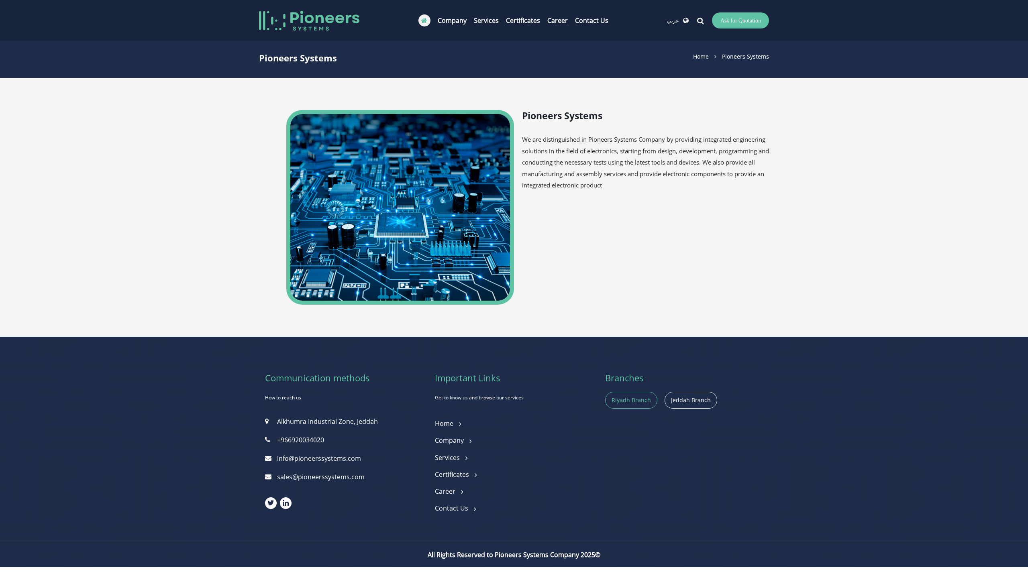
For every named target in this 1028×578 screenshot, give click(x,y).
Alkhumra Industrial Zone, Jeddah (327, 421)
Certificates (523, 20)
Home (701, 56)
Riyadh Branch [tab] (631, 400)
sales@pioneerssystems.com (321, 476)
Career (557, 20)
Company (452, 20)
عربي (673, 20)
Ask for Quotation (740, 20)
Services (486, 20)
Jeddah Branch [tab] (691, 400)
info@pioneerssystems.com (319, 458)
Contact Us (591, 20)
